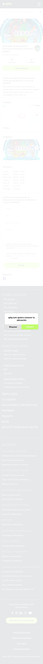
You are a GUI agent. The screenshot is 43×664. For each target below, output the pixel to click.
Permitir (29, 327)
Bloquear (13, 327)
